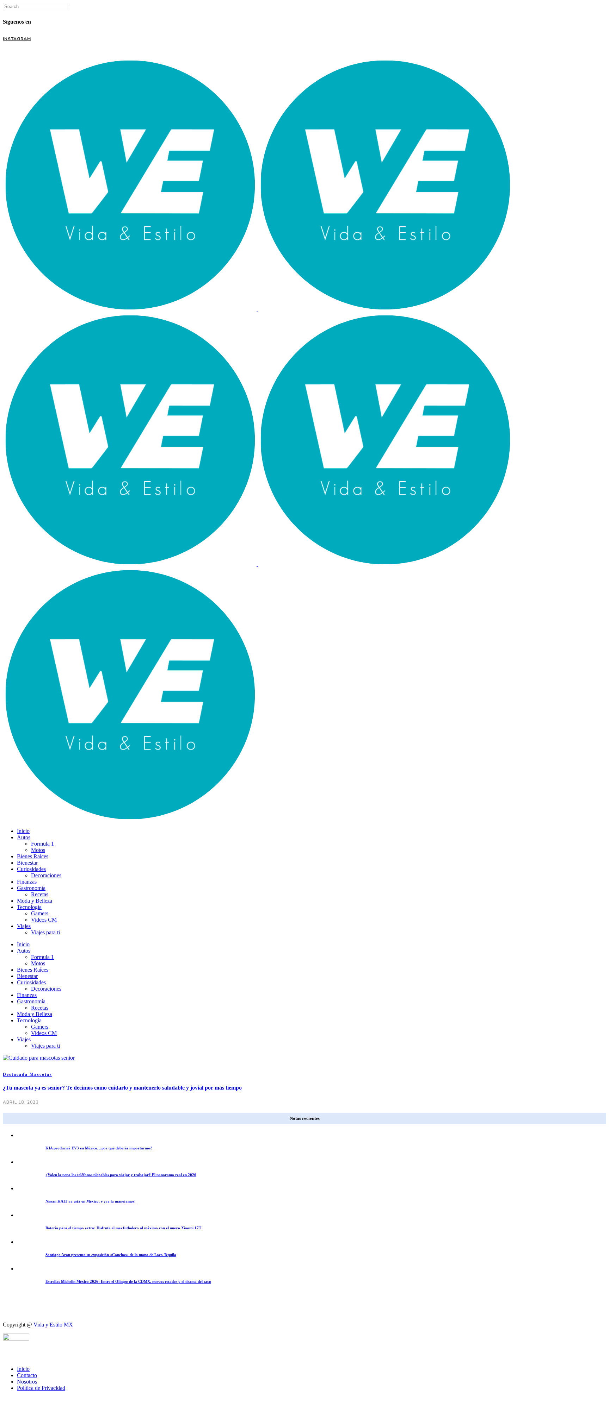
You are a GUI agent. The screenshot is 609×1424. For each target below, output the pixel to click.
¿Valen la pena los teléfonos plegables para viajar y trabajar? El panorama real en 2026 (120, 1175)
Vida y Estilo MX (53, 1325)
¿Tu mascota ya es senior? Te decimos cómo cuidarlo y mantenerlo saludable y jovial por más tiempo (122, 1088)
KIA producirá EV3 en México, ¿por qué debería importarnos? (99, 1148)
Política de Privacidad (41, 1388)
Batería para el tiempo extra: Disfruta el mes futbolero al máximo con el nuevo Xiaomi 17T (123, 1228)
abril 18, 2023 (21, 1102)
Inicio (23, 1369)
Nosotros (27, 1382)
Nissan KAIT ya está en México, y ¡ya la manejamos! (90, 1201)
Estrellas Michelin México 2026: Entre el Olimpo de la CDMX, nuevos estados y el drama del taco (128, 1281)
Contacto (27, 1375)
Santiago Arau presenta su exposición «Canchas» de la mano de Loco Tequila (110, 1255)
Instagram (17, 39)
